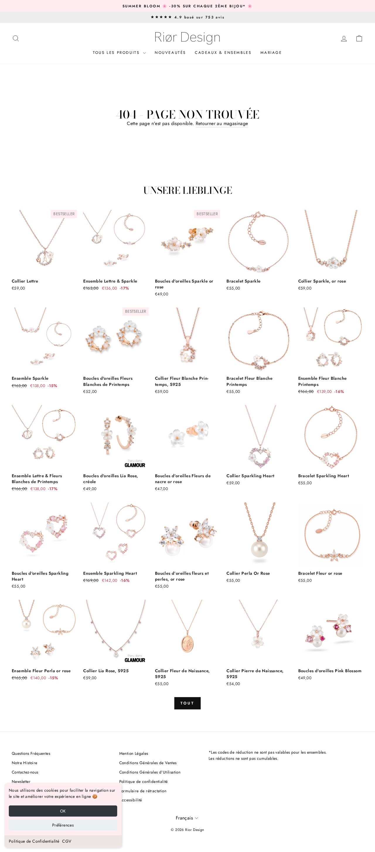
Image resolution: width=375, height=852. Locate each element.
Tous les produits (117, 52)
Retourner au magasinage (222, 123)
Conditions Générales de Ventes (148, 763)
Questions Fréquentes (31, 753)
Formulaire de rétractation (142, 791)
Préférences (63, 825)
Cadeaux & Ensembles (223, 52)
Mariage (271, 52)
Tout (187, 703)
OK (63, 811)
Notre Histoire (25, 763)
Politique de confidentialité (143, 781)
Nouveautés (170, 52)
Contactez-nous (25, 772)
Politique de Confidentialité (34, 841)
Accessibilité (130, 800)
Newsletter (21, 781)
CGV (66, 841)
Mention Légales (133, 753)
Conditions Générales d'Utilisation (150, 772)
